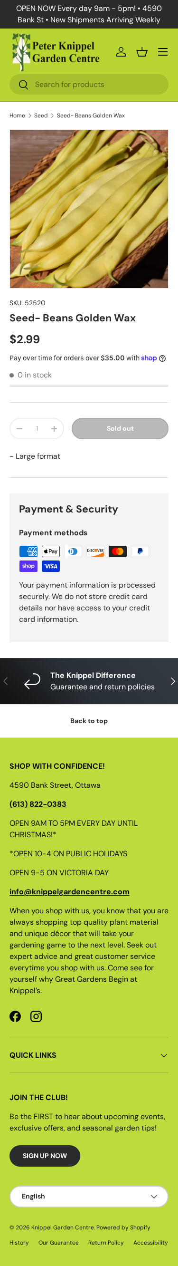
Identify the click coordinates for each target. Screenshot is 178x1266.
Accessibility (150, 1243)
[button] (141, 51)
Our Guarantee (58, 1243)
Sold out (120, 428)
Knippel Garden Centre (62, 1227)
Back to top (89, 720)
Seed (41, 115)
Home (17, 115)
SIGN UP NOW (45, 1155)
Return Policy (106, 1243)
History (19, 1243)
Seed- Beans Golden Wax (91, 115)
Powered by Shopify (123, 1227)
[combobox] (89, 84)
